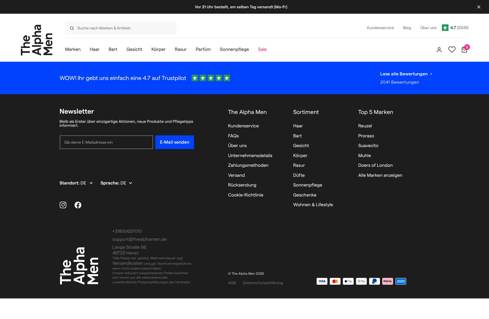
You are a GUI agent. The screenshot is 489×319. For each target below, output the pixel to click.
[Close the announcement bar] (478, 6)
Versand (236, 175)
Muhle (364, 155)
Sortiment (306, 112)
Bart (297, 136)
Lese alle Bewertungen (404, 73)
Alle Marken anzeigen (380, 175)
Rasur (299, 165)
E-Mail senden (174, 142)
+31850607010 (127, 231)
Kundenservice (243, 126)
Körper (300, 155)
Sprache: (110, 183)
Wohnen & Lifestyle (313, 204)
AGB (232, 283)
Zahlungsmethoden (248, 165)
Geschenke (305, 195)
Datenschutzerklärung (263, 283)
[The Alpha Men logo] (37, 40)
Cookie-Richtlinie (245, 195)
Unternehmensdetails (250, 155)
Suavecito (368, 145)
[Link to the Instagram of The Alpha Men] (63, 205)
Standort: (70, 183)
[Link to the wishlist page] (452, 50)
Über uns (237, 145)
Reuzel (365, 126)
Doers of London (375, 165)
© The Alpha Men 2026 (246, 274)
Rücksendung (242, 185)
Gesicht (301, 145)
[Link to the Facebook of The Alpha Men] (78, 205)
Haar (298, 126)
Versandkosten (127, 263)
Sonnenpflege (307, 185)
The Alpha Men (247, 112)
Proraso (366, 136)
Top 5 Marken (375, 112)
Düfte (299, 175)
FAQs (233, 136)
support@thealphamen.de (139, 239)
